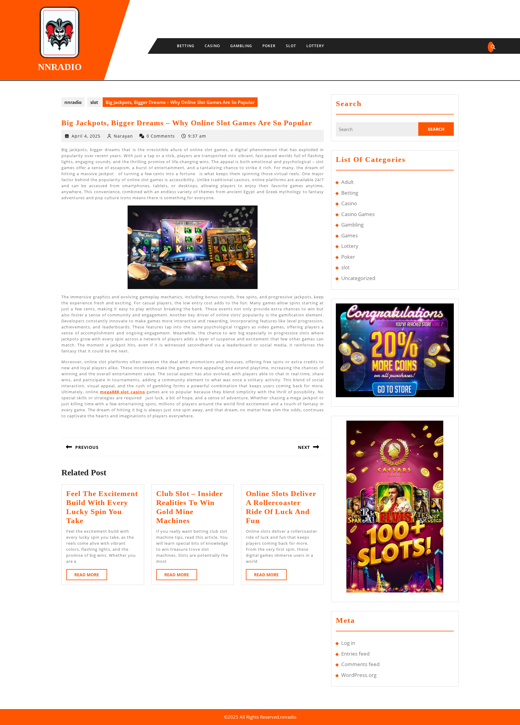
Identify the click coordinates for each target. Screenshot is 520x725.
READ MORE (90, 575)
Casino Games (358, 214)
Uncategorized (358, 278)
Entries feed (355, 653)
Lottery (315, 45)
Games (349, 235)
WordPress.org (358, 675)
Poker (269, 45)
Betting (185, 45)
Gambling (241, 45)
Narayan (123, 136)
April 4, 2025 (86, 136)
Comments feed (360, 664)
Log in (348, 642)
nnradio (60, 67)
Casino (212, 45)
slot (291, 45)
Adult (347, 181)
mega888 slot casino (122, 391)
